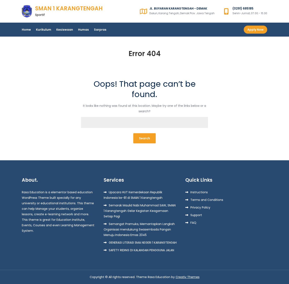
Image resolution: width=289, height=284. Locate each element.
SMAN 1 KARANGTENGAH (69, 8)
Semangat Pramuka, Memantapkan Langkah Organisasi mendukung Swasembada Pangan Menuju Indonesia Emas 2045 (139, 229)
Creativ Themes (188, 277)
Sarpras (100, 29)
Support (196, 215)
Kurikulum (43, 29)
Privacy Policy (200, 207)
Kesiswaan (64, 29)
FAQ (193, 223)
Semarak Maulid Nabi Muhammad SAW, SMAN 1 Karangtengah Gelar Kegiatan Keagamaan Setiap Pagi (140, 210)
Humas (83, 29)
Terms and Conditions (206, 200)
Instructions (199, 192)
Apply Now (255, 29)
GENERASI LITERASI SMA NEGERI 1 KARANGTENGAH (143, 242)
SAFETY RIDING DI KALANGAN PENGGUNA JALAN (141, 250)
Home (26, 29)
